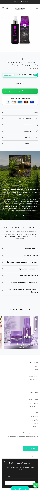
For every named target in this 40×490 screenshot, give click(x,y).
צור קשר (35, 383)
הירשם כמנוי (30, 448)
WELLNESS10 (8, 75)
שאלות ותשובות (33, 376)
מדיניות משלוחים (33, 403)
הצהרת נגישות (34, 373)
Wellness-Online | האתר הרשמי (25, 59)
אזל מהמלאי (20, 83)
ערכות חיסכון (34, 423)
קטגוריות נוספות (33, 379)
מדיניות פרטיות (33, 406)
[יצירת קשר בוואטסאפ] (35, 485)
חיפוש (36, 366)
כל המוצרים (34, 417)
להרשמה (20, 483)
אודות (36, 369)
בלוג (36, 386)
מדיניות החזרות (33, 400)
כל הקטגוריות (34, 420)
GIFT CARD (34, 427)
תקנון (36, 396)
